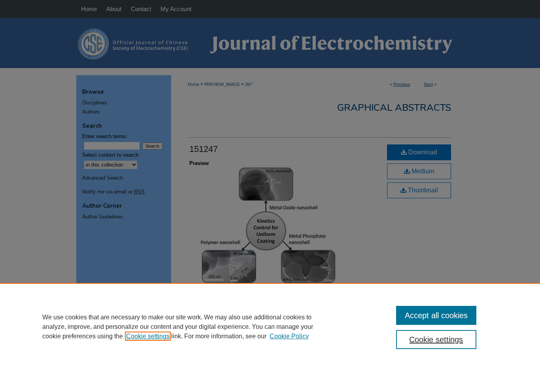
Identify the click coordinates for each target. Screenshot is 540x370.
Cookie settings (148, 336)
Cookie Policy (289, 336)
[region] (270, 326)
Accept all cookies (436, 315)
